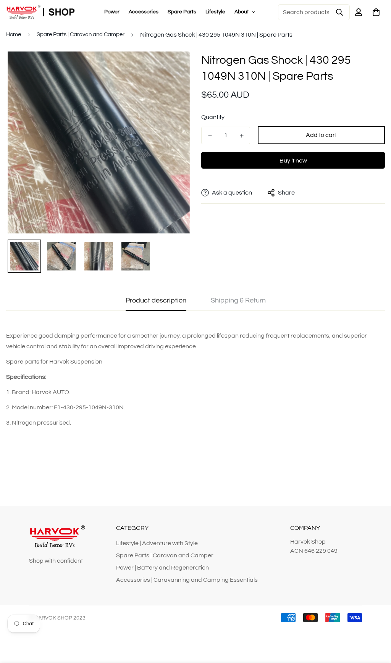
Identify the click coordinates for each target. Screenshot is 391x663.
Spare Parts (182, 11)
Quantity (213, 117)
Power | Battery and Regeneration (162, 568)
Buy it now (293, 161)
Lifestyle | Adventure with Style (157, 543)
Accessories (143, 11)
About (241, 11)
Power (112, 11)
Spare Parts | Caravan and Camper (80, 34)
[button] (374, 12)
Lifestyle (215, 11)
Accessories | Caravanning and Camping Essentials (187, 580)
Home (13, 34)
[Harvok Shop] (40, 12)
